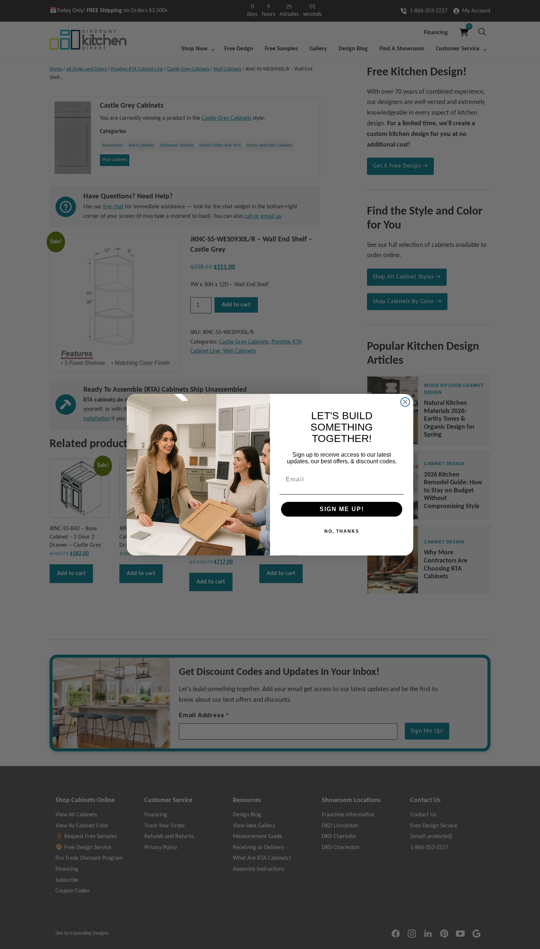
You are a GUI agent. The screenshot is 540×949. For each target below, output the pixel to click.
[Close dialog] (405, 402)
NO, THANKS (341, 531)
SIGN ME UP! (342, 509)
